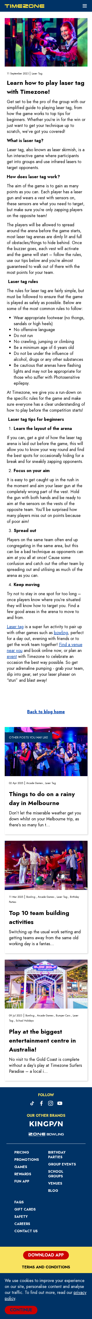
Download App (46, 1255)
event (12, 656)
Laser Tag (37, 73)
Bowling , (32, 897)
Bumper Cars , (64, 1015)
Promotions (26, 1159)
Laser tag (15, 627)
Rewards (22, 1174)
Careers (22, 1223)
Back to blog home (46, 712)
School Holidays (25, 1021)
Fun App (21, 1181)
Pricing (21, 1152)
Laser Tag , (63, 897)
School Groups (55, 1174)
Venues (55, 1183)
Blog (53, 1190)
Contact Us (26, 1231)
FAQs (19, 1202)
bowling (61, 633)
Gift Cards (25, 1209)
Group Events (62, 1164)
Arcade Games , (35, 783)
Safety (21, 1216)
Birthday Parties (56, 1155)
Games (20, 1166)
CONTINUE (21, 1310)
